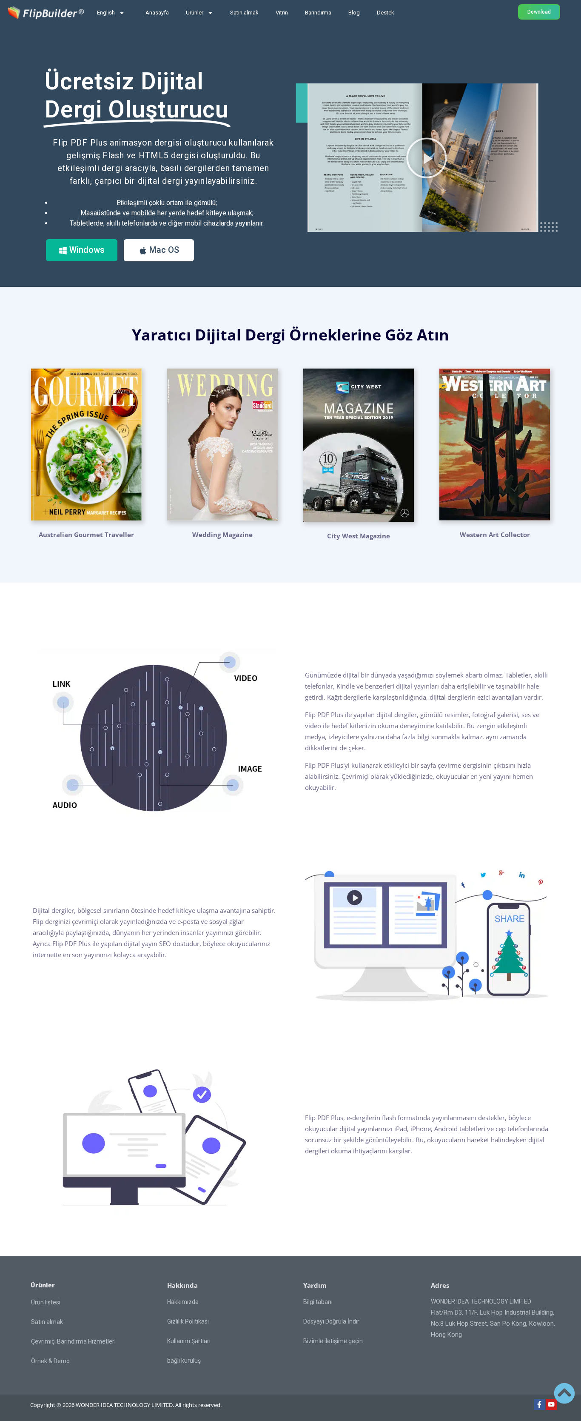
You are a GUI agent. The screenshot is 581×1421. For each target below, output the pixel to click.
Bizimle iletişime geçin (333, 1341)
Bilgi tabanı (318, 1301)
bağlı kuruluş (184, 1360)
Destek (385, 12)
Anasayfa (157, 12)
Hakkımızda (183, 1301)
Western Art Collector (495, 534)
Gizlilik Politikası (188, 1321)
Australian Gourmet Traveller (86, 534)
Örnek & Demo (50, 1361)
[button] (426, 158)
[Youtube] (551, 1404)
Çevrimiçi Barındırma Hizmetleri (73, 1341)
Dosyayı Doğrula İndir (331, 1321)
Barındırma (318, 12)
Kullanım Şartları (189, 1341)
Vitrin (282, 12)
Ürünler (194, 12)
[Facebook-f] (539, 1404)
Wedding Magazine (222, 534)
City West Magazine (358, 536)
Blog (354, 12)
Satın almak (244, 12)
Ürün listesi (45, 1302)
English (106, 12)
